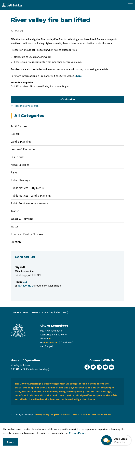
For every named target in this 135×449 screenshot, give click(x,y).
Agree (10, 442)
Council (15, 134)
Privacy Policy (42, 414)
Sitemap (85, 414)
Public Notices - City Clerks (27, 188)
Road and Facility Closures (27, 234)
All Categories (29, 115)
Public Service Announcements (29, 203)
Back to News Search (27, 105)
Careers (75, 414)
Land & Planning (21, 141)
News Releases (20, 165)
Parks (14, 172)
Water (14, 226)
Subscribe (69, 99)
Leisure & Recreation (23, 149)
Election (16, 242)
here (79, 75)
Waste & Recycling (22, 219)
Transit (15, 211)
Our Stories (18, 157)
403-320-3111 (50, 342)
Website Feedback (101, 414)
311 (51, 338)
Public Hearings (20, 180)
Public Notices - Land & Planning (31, 195)
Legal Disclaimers (60, 414)
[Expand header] (130, 5)
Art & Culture (19, 126)
